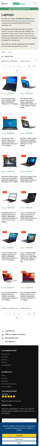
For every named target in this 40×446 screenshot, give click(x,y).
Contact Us (5, 354)
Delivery (4, 359)
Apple (32, 21)
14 (16, 70)
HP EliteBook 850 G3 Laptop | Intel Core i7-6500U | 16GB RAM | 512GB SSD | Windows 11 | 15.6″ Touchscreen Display (10, 217)
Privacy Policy (6, 386)
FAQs (3, 375)
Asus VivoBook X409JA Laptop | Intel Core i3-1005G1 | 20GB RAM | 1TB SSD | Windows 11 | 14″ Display (28, 296)
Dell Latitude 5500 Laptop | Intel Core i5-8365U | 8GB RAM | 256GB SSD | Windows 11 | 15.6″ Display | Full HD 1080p (28, 103)
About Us (5, 357)
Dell (16, 21)
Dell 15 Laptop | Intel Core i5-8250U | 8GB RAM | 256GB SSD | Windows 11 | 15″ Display (10, 101)
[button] (35, 3)
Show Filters (8, 56)
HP (19, 21)
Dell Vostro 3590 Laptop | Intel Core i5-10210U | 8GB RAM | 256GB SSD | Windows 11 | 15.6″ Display (28, 141)
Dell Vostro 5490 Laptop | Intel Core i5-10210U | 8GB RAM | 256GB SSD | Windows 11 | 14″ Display (10, 179)
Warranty (5, 381)
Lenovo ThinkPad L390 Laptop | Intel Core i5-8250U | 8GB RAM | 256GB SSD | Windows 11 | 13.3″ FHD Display (10, 256)
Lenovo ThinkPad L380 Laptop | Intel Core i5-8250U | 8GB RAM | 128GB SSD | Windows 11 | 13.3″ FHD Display (28, 216)
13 (34, 66)
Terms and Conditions (9, 384)
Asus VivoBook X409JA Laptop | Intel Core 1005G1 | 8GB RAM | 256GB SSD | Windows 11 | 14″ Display (10, 296)
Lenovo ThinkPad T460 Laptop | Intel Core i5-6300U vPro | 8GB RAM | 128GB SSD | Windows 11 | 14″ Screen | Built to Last (28, 257)
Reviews (4, 378)
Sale (10, 9)
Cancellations (6, 365)
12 (29, 66)
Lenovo (23, 21)
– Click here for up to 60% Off (21, 9)
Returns (4, 362)
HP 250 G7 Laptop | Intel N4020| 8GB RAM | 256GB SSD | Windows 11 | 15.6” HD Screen (28, 179)
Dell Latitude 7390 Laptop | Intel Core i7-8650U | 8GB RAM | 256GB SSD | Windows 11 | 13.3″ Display (10, 141)
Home (3, 52)
